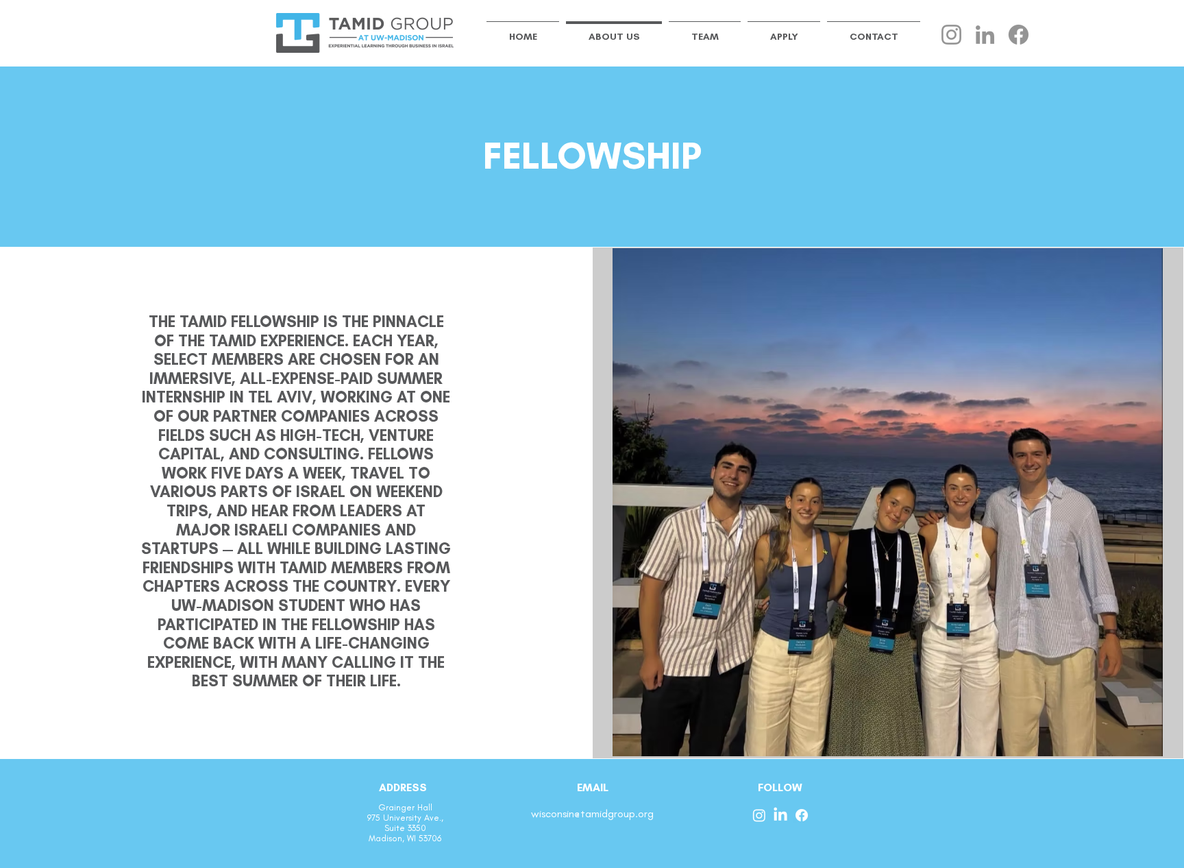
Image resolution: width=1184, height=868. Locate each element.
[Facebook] (1018, 34)
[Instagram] (951, 34)
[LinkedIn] (985, 34)
